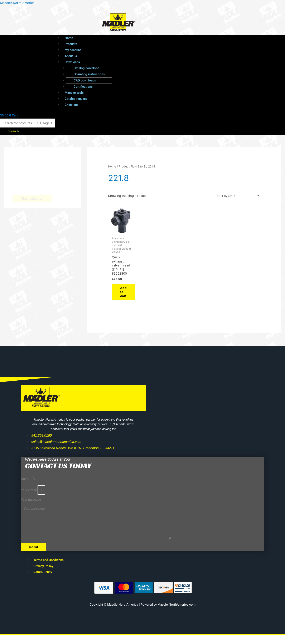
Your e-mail (29, 490)
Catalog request (76, 99)
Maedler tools (74, 93)
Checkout (71, 105)
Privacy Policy (43, 566)
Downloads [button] (72, 62)
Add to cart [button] (123, 292)
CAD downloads (85, 80)
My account (73, 50)
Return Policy (42, 572)
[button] (152, 62)
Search (13, 131)
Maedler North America (17, 3)
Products (71, 44)
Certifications (83, 87)
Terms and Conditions (48, 560)
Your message (31, 499)
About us (71, 56)
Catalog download (86, 68)
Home (69, 38)
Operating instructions (89, 74)
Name (25, 479)
